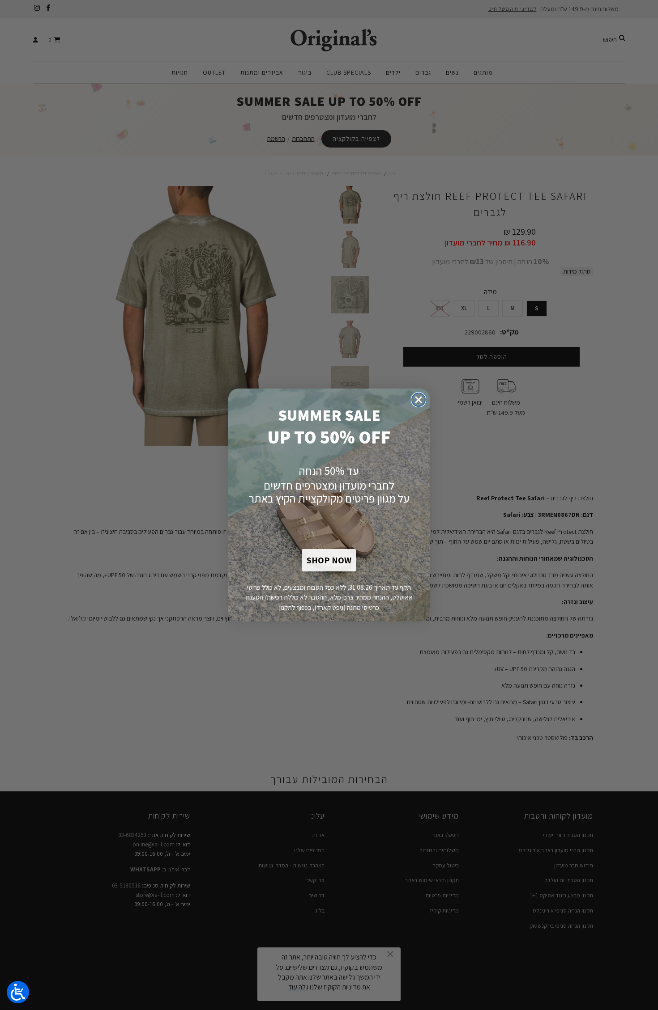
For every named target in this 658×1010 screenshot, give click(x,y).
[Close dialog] (418, 399)
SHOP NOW (329, 560)
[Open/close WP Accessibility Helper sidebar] (18, 992)
